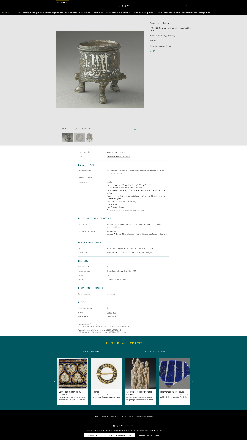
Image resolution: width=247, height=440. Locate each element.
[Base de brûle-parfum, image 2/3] (79, 137)
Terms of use (114, 416)
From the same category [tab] (154, 351)
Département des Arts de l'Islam (118, 156)
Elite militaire (111, 317)
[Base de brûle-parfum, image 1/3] (67, 137)
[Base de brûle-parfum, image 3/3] (89, 137)
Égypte (109, 312)
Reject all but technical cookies (118, 435)
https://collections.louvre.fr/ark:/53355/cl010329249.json (107, 332)
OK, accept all (92, 435)
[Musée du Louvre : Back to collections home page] (125, 5)
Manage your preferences (149, 435)
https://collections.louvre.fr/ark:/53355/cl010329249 (103, 330)
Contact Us (104, 416)
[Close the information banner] (243, 13)
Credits (131, 416)
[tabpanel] (123, 381)
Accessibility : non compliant (144, 416)
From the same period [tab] (91, 351)
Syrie (114, 312)
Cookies (123, 416)
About (96, 416)
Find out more (158, 431)
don (108, 308)
